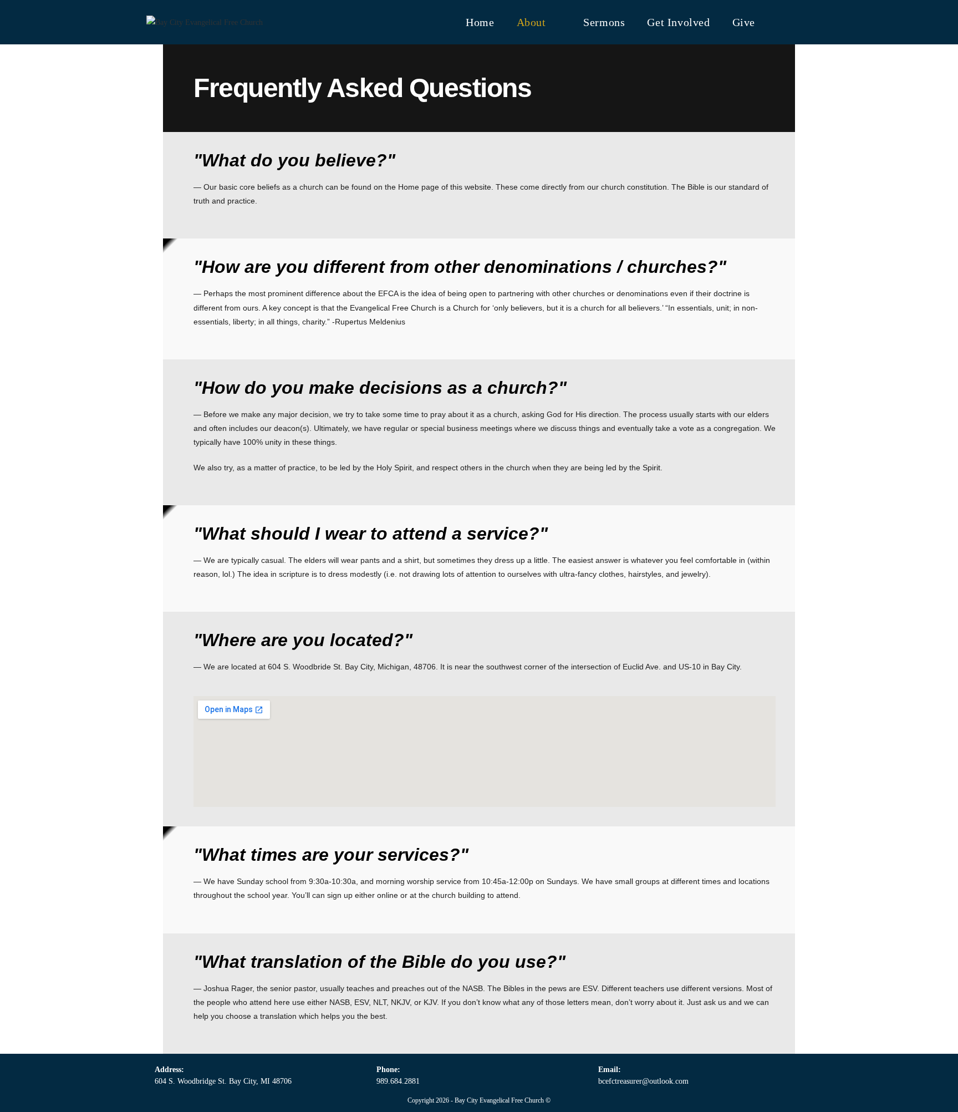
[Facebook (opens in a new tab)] (782, 21)
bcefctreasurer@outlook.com (643, 1081)
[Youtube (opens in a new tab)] (804, 21)
